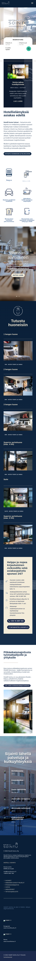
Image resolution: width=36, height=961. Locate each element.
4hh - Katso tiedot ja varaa (13, 474)
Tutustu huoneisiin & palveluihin (17, 154)
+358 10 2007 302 (17, 621)
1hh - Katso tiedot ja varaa (13, 364)
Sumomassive (8, 957)
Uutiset (23, 87)
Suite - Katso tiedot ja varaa (14, 511)
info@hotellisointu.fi (19, 627)
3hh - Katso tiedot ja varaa (13, 434)
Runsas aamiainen (18, 255)
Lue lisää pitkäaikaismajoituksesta (17, 685)
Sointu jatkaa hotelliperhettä (18, 83)
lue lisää (18, 101)
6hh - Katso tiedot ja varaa (13, 548)
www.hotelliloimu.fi (10, 941)
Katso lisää (18, 275)
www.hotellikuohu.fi (10, 928)
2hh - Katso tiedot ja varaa (13, 399)
